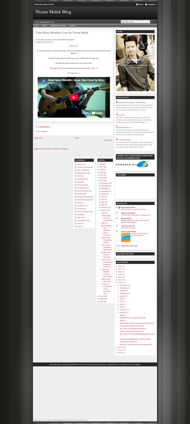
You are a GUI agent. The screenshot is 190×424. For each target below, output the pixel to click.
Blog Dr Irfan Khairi (128, 213)
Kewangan (81, 185)
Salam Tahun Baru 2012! (128, 342)
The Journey (120, 115)
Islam (79, 182)
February (123, 310)
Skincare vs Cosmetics (128, 228)
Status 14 (123, 320)
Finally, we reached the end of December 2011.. (136, 344)
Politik (79, 203)
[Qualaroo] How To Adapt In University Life (130, 102)
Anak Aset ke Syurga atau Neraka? (132, 326)
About (44, 25)
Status (79, 218)
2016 (120, 272)
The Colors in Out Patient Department (133, 329)
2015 (120, 274)
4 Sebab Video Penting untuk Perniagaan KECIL (136, 215)
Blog (36, 25)
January (123, 312)
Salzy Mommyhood (128, 207)
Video (79, 223)
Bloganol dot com (113, 364)
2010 (120, 350)
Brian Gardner (101, 364)
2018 (120, 266)
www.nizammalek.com (44, 22)
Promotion (81, 206)
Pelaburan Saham (83, 200)
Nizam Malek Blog (53, 11)
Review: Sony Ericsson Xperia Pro (132, 331)
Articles (80, 164)
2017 (120, 269)
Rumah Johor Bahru (128, 231)
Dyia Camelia (82, 170)
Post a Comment (41, 131)
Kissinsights (81, 188)
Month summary (83, 191)
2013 (120, 280)
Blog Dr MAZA (126, 218)
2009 (120, 353)
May (121, 304)
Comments (151, 4)
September (124, 293)
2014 (120, 277)
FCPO (79, 176)
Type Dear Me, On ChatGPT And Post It (133, 209)
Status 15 (123, 315)
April (122, 307)
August (122, 296)
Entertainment (48, 42)
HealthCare (81, 179)
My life (79, 194)
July (121, 299)
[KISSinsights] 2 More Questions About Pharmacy (137, 323)
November (124, 288)
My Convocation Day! (123, 140)
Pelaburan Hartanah (84, 197)
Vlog (79, 226)
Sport (79, 215)
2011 (120, 347)
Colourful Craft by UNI (129, 246)
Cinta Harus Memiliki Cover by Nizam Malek (62, 32)
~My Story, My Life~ (128, 226)
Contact (73, 25)
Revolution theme (89, 364)
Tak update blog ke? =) (124, 127)
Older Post (108, 140)
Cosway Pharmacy (84, 167)
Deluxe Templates (134, 364)
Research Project (83, 212)
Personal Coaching (58, 25)
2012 (120, 283)
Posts (141, 4)
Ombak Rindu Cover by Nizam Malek (133, 318)
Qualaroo (80, 209)
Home (77, 138)
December (124, 285)
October (123, 291)
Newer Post (38, 138)
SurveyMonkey (82, 220)
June (122, 301)
